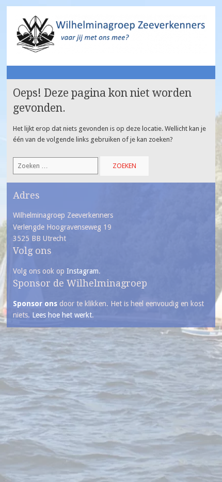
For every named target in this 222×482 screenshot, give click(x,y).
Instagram (83, 271)
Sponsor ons (35, 303)
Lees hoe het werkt (62, 315)
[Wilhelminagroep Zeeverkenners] (111, 51)
